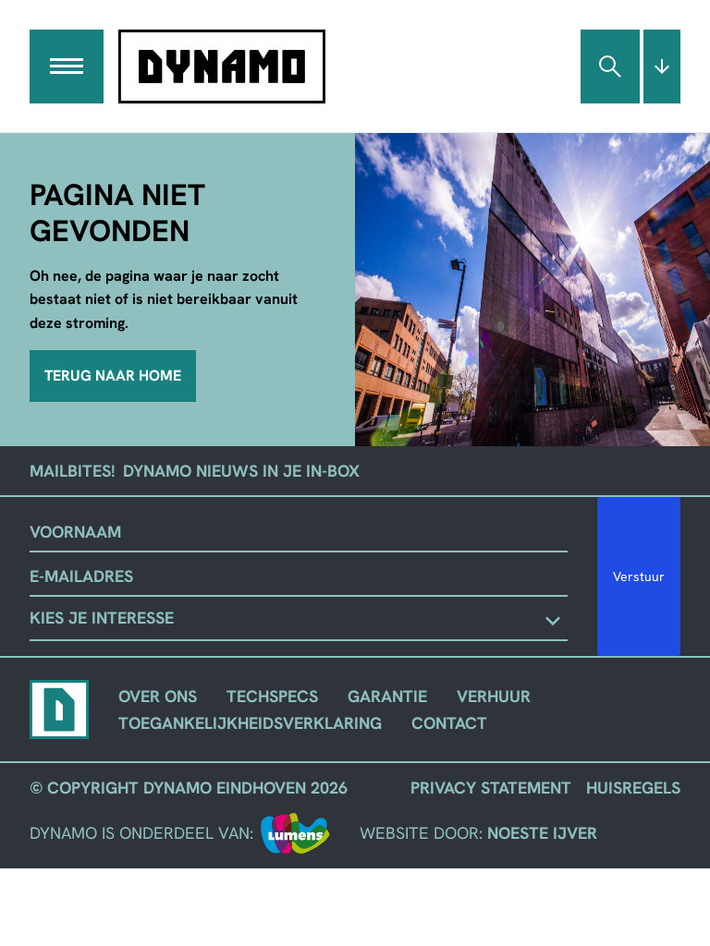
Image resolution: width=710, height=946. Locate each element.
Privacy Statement (490, 787)
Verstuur (639, 576)
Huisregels (633, 787)
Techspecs (272, 696)
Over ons (157, 696)
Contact (449, 723)
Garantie (387, 696)
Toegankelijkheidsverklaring (250, 723)
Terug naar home (112, 375)
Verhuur (494, 696)
